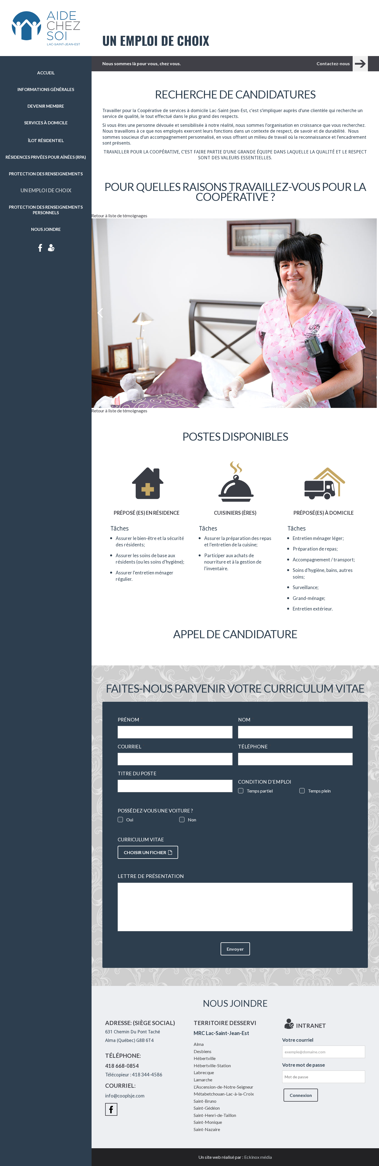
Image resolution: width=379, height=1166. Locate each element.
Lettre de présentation (151, 876)
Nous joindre (46, 229)
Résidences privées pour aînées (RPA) (46, 157)
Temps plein (319, 790)
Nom (246, 720)
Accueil (46, 72)
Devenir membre (45, 106)
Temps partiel (260, 790)
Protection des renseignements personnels (46, 210)
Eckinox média (258, 1157)
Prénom (130, 720)
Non (192, 819)
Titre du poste (139, 773)
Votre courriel (298, 1040)
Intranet (51, 247)
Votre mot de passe (303, 1065)
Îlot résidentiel (46, 140)
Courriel (131, 746)
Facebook (40, 247)
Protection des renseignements (46, 173)
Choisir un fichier (145, 852)
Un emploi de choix (46, 190)
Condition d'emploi (264, 782)
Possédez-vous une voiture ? (155, 811)
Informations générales (45, 89)
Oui (129, 819)
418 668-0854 (122, 1066)
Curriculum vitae (141, 839)
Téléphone (254, 746)
